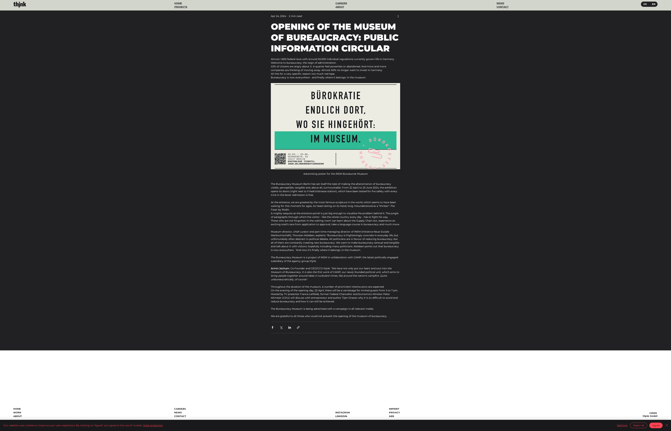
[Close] (667, 425)
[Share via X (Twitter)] (281, 327)
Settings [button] (622, 425)
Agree (656, 425)
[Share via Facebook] (272, 327)
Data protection (153, 425)
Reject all (638, 425)
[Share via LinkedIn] (289, 327)
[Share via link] (298, 327)
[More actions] (398, 16)
